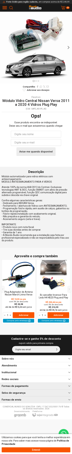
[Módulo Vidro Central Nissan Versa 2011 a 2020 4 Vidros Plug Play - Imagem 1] (36, 47)
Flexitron (36, 97)
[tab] (33, 81)
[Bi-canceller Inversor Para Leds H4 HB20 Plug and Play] (53, 292)
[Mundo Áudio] (35, 7)
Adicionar (23, 315)
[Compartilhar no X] (44, 86)
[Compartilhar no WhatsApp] (41, 86)
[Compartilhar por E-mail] (47, 86)
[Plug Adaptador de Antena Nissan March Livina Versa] (18, 292)
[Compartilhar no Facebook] (37, 86)
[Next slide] (68, 47)
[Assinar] (56, 349)
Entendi (36, 450)
